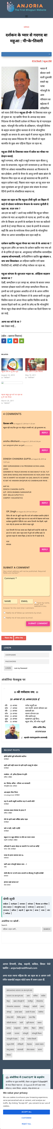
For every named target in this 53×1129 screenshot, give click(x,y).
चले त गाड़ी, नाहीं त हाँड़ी (12, 828)
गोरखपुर (26, 1006)
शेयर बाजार (30, 1050)
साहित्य (10, 777)
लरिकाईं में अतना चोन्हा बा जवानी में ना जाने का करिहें (21, 846)
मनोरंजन (26, 27)
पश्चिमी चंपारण (11, 1023)
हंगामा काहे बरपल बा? (11, 882)
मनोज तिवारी (31, 1039)
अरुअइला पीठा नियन (11, 792)
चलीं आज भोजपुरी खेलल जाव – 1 (15, 864)
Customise (26, 1118)
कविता (6, 777)
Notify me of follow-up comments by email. (24, 613)
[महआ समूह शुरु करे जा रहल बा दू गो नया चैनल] (12, 387)
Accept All (27, 1112)
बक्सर (40, 1023)
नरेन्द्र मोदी (10, 1017)
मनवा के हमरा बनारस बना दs (13, 855)
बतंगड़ (9, 1028)
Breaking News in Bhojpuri (19, 990)
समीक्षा (8, 913)
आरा (28, 996)
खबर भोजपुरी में (18, 1001)
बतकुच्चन (17, 1028)
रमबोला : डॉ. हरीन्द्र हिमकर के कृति (15, 774)
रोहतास (29, 1044)
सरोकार (15, 786)
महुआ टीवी (47, 61)
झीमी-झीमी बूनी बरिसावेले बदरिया (15, 756)
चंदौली (35, 1006)
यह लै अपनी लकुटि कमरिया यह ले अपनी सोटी (19, 801)
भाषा (9, 849)
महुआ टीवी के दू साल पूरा (9, 371)
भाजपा (17, 1033)
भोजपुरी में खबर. (12, 1039)
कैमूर (8, 1001)
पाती (21, 1023)
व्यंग (48, 910)
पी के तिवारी (36, 61)
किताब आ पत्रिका (42, 904)
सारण (40, 1050)
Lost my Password (20, 668)
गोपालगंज (39, 1001)
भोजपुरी (25, 1033)
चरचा (5, 849)
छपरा (42, 1006)
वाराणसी (20, 1050)
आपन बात (40, 907)
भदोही (9, 1033)
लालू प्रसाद (10, 1050)
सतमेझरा (6, 759)
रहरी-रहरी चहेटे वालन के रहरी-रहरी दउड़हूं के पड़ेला (20, 765)
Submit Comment (38, 623)
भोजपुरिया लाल (8, 786)
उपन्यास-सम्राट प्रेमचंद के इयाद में (15, 810)
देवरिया (40, 1012)
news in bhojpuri (15, 996)
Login (8, 668)
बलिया (26, 1028)
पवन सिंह (32, 1017)
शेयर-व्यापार (7, 885)
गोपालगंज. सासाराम (13, 1006)
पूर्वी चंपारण (30, 1023)
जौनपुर (9, 1012)
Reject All (26, 1124)
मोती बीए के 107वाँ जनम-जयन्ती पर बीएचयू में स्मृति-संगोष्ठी (24, 873)
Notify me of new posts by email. (19, 618)
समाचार (6, 876)
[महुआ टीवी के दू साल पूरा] (12, 364)
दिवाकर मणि (8, 423)
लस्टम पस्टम (39, 1044)
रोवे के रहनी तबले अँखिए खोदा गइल (16, 819)
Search (4, 925)
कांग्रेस (43, 996)
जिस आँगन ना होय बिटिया (34, 371)
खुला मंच (29, 910)
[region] (26, 1109)
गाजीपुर (30, 1001)
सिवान (9, 1055)
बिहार (33, 1028)
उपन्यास (6, 910)
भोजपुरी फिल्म (37, 1033)
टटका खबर (18, 1012)
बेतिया (41, 1028)
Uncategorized (9, 795)
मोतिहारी (20, 1044)
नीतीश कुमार (21, 1017)
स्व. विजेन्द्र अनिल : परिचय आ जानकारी (17, 783)
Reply (45, 433)
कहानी (5, 840)
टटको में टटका (30, 1012)
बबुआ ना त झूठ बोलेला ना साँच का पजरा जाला (19, 837)
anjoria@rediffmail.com (24, 968)
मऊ (22, 1039)
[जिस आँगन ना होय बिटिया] (36, 364)
